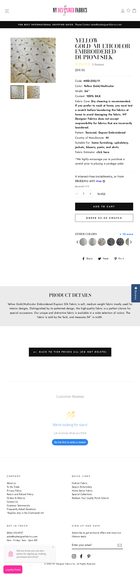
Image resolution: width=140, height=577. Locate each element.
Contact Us (12, 501)
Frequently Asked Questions (21, 509)
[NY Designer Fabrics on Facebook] (81, 556)
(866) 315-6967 (15, 532)
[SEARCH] (128, 10)
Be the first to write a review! (70, 442)
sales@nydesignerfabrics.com (22, 536)
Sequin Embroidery (82, 487)
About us (11, 483)
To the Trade (13, 487)
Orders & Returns (16, 498)
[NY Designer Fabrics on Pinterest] (89, 556)
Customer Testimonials (18, 505)
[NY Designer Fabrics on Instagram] (74, 556)
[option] (70, 25)
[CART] (134, 10)
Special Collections (82, 494)
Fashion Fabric (80, 483)
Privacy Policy (14, 490)
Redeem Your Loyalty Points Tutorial (90, 498)
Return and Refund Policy (20, 494)
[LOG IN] (122, 10)
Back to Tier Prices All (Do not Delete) (72, 351)
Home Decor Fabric (82, 490)
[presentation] (77, 242)
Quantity (82, 186)
